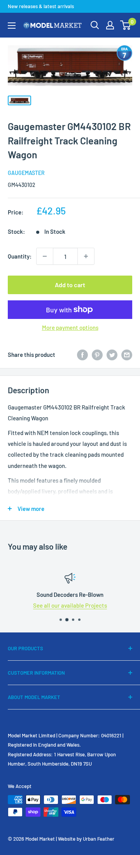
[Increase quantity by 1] (86, 256)
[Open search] (95, 25)
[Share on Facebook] (82, 354)
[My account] (110, 25)
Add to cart (70, 284)
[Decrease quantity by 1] (45, 256)
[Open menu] (12, 25)
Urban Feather (98, 839)
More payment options (70, 327)
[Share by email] (126, 354)
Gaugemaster (26, 173)
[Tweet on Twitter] (112, 354)
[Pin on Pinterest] (97, 354)
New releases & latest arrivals (41, 6)
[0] (126, 25)
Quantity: (20, 256)
